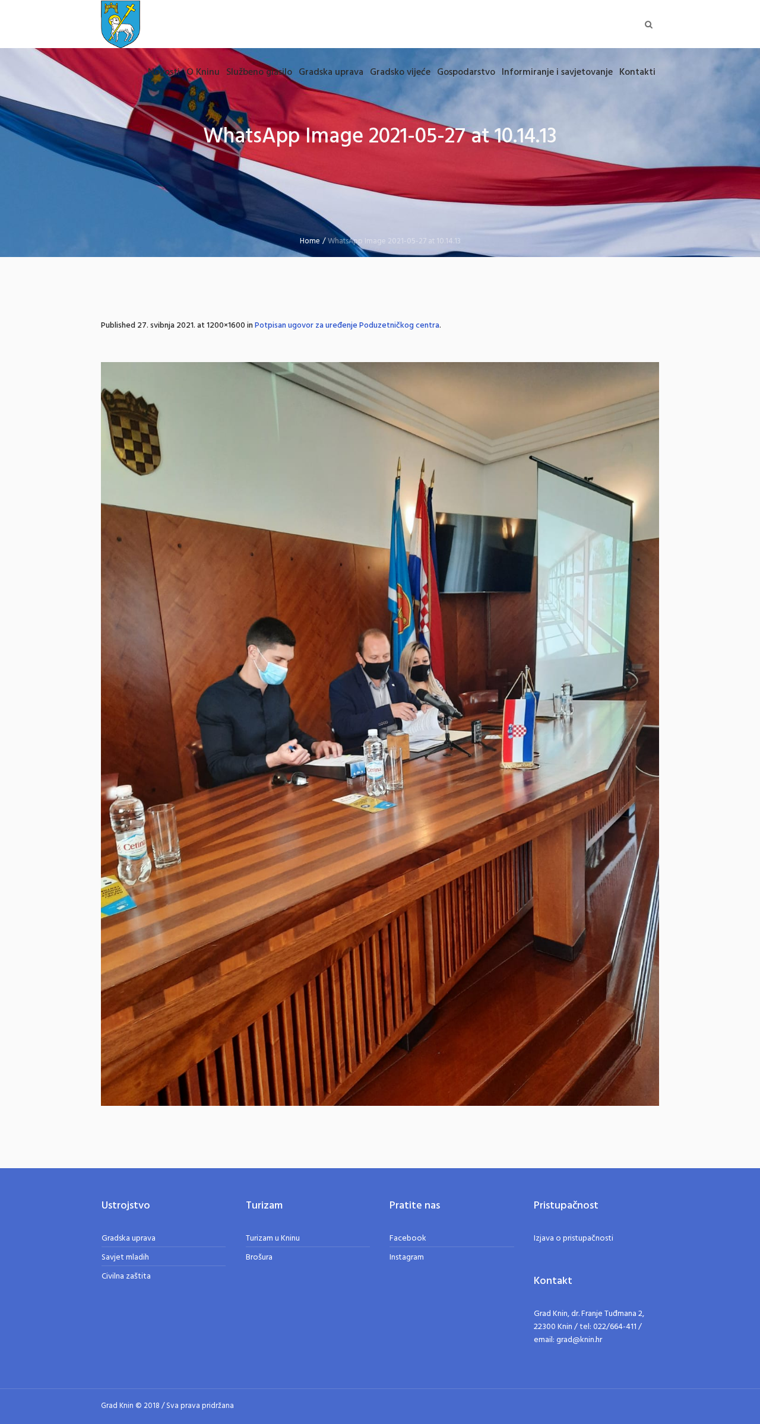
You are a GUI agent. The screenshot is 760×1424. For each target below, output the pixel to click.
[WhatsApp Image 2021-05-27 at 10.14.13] (380, 734)
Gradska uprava (129, 1238)
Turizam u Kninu (273, 1238)
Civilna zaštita (126, 1276)
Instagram (407, 1257)
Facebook (408, 1238)
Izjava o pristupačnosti (573, 1238)
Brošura (259, 1257)
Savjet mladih (125, 1257)
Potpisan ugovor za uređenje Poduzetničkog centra (347, 325)
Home (310, 241)
